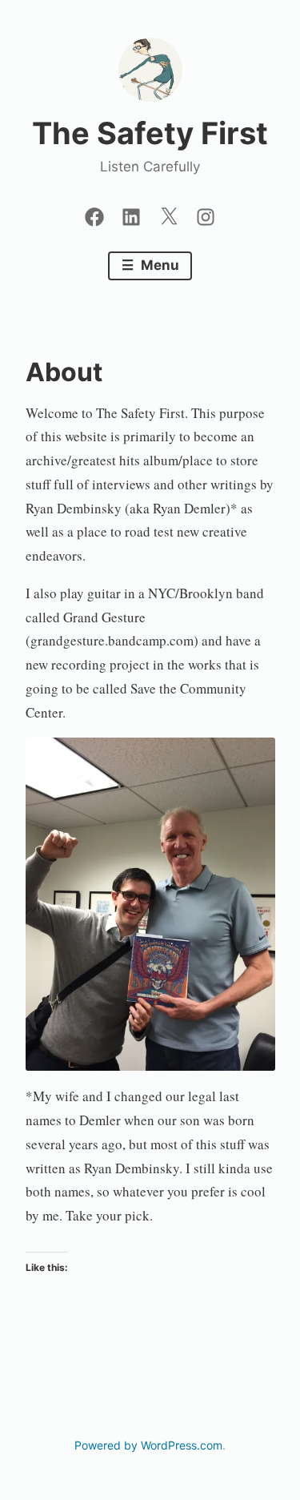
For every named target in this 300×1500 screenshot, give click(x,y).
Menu (158, 265)
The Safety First (150, 133)
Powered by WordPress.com (148, 1445)
